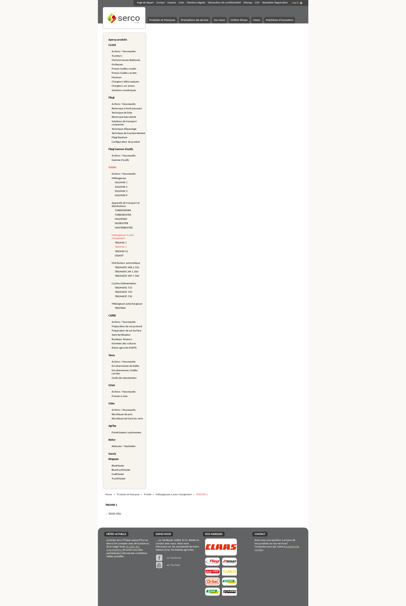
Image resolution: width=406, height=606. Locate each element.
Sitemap (247, 2)
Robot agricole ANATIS (124, 347)
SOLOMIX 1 (121, 182)
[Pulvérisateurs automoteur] (212, 574)
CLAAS (112, 45)
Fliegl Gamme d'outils (120, 149)
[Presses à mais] (212, 584)
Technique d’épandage (124, 129)
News (256, 20)
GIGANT (119, 255)
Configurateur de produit (126, 142)
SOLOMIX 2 (121, 187)
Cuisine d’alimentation (124, 283)
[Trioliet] (229, 564)
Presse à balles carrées (124, 73)
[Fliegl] (212, 564)
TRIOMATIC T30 (123, 296)
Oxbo (111, 403)
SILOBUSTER (121, 223)
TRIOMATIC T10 (123, 287)
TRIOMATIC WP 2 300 (127, 276)
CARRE (112, 315)
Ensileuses (117, 64)
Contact (160, 2)
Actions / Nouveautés (124, 51)
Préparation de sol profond (127, 326)
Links (181, 2)
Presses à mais (120, 396)
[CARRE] (229, 594)
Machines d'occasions (279, 20)
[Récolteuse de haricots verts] (212, 594)
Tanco (111, 355)
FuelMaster (118, 474)
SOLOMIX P (121, 195)
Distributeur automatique (126, 263)
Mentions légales (196, 2)
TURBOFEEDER (123, 210)
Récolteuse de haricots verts (127, 418)
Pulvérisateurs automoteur (126, 432)
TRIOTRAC (120, 308)
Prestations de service (194, 20)
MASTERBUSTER (124, 227)
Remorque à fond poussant (127, 108)
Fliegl (111, 97)
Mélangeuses (119, 178)
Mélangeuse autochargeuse (127, 303)
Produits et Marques (162, 20)
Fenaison (117, 77)
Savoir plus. (114, 513)
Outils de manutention (124, 378)
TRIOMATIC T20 (123, 292)
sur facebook (173, 558)
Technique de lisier (122, 112)
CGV (257, 2)
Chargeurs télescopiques (125, 81)
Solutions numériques (124, 90)
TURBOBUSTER (123, 214)
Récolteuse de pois (122, 414)
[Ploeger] (229, 584)
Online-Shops (239, 20)
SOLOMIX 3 (121, 191)
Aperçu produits (117, 39)
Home (108, 494)
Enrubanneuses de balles (125, 366)
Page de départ (145, 2)
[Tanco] (229, 574)
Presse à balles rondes (124, 68)
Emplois (171, 2)
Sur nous (219, 20)
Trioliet (112, 167)
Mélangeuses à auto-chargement (174, 494)
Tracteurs (117, 56)
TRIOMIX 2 (121, 247)
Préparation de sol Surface (126, 330)
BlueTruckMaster (121, 470)
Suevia (112, 454)
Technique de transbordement (128, 133)
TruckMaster (119, 478)
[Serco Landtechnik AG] (124, 28)
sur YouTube (173, 565)
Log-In (295, 2)
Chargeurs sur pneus (123, 86)
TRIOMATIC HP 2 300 (126, 271)
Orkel (111, 385)
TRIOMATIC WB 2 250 (127, 267)
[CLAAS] (221, 554)
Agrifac (112, 426)
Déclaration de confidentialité (224, 2)
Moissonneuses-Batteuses (126, 60)
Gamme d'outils (120, 160)
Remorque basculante (124, 117)
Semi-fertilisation (121, 335)
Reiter (112, 440)
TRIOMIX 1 (121, 242)
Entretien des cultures (124, 343)
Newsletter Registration (275, 2)
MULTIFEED (121, 219)
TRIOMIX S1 (121, 251)
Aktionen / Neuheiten (124, 446)
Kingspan (113, 459)
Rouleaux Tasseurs (122, 339)
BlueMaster (118, 465)
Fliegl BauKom (119, 137)
